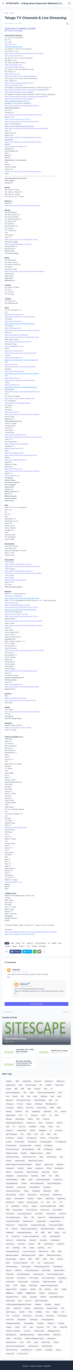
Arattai (29, 1168)
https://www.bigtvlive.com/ (14, 453)
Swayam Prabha (52, 1308)
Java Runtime (48, 1244)
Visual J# (27, 1331)
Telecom (20, 1104)
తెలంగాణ (58, 1350)
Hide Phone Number (47, 1229)
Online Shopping (39, 1100)
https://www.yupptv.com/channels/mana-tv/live (22, 121)
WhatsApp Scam (51, 1104)
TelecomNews (28, 1323)
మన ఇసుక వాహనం (22, 1353)
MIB (53, 1251)
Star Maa (7, 946)
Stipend (57, 1304)
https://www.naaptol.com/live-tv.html (18, 728)
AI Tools (42, 1138)
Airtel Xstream (51, 1157)
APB (39, 1149)
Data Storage (44, 1194)
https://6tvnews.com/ (12, 378)
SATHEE (32, 1289)
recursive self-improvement (15, 1346)
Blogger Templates (36, 1366)
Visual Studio (21, 1130)
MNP (59, 1251)
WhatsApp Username (27, 1334)
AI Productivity (31, 1138)
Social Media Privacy (56, 1297)
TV (14, 1126)
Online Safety (25, 1266)
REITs (8, 1285)
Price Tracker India (48, 1278)
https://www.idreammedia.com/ (16, 146)
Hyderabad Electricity (24, 1232)
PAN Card (18, 1270)
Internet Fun (10, 1244)
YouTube (34, 946)
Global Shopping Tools (56, 1217)
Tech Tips (22, 1126)
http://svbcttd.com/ (11, 603)
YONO (8, 1338)
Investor (31, 1244)
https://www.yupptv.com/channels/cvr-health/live (22, 712)
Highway (61, 1229)
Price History (21, 1278)
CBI (50, 1176)
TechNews (32, 1126)
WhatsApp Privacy (54, 1331)
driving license (11, 1342)
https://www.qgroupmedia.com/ (16, 460)
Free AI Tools (45, 1210)
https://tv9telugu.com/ (13, 328)
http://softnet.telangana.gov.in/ (15, 580)
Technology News (47, 1319)
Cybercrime (47, 1191)
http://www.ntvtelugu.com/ (14, 314)
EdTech (25, 1206)
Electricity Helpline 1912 (48, 1206)
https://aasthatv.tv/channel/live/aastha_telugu (21, 671)
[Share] (66, 23)
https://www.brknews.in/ (13, 469)
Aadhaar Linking (11, 1153)
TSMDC (55, 1312)
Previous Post (8, 1012)
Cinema (24, 1183)
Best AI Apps (19, 1172)
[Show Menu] (3, 3)
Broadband (9, 1176)
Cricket (26, 1191)
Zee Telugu (42, 946)
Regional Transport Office (49, 1285)
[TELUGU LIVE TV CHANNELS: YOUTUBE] (20, 28)
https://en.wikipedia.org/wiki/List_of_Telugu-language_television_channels (31, 932)
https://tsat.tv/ (9, 578)
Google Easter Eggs (12, 1221)
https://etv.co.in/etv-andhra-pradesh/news (20, 398)
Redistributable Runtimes (14, 1123)
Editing (34, 1206)
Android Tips (48, 1164)
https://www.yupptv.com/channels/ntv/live (20, 317)
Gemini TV (30, 943)
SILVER (64, 1289)
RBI (22, 1096)
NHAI (44, 1259)
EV (7, 1206)
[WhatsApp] (35, 951)
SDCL (56, 1289)
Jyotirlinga (16, 1247)
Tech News (50, 1316)
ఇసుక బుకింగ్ (58, 1130)
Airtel (41, 1157)
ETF (54, 1202)
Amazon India (41, 1107)
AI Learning (10, 1107)
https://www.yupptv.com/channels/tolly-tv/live (21, 240)
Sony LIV (28, 1300)
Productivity (35, 1282)
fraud (36, 1342)
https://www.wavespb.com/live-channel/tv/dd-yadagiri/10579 (26, 97)
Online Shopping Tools (41, 1266)
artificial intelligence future (34, 1338)
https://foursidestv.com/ (13, 882)
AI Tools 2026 (53, 1138)
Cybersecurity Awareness (46, 1092)
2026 (29, 1134)
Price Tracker (33, 1278)
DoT (56, 1111)
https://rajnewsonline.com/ (14, 346)
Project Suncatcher (49, 1282)
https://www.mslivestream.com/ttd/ (17, 605)
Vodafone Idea (39, 1331)
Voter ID (32, 1130)
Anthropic (60, 1164)
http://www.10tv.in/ (11, 364)
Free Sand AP (50, 1213)
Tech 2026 (38, 1316)
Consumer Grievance (13, 1191)
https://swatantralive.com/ (14, 448)
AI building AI (32, 1142)
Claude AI (18, 1111)
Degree (8, 1198)
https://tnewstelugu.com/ (14, 358)
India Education (55, 1236)
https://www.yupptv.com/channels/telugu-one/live (23, 171)
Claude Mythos (35, 1187)
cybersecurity (10, 1085)
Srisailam (38, 1304)
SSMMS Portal (30, 1293)
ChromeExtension (12, 1183)
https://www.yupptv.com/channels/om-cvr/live (21, 616)
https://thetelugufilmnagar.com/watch (18, 244)
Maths (41, 1255)
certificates (51, 1338)
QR (56, 1100)
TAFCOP (22, 1312)
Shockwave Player (12, 1297)
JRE (39, 1244)
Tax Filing (16, 1316)
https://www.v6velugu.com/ (14, 371)
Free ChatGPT (57, 1210)
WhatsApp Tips (11, 1334)
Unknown (16, 970)
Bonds (55, 1172)
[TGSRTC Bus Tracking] (44, 1052)
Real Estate (33, 1285)
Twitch (50, 1126)
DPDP (56, 1191)
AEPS (48, 1134)
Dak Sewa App (11, 1194)
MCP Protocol (43, 1251)
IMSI (49, 1232)
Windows (44, 1096)
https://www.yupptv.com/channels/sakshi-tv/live (22, 337)
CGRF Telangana (11, 1179)
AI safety (38, 1145)
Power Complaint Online (55, 1274)
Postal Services (38, 1274)
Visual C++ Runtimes (13, 1331)
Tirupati (8, 1327)
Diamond (31, 1198)
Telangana (9, 1104)
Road (40, 1123)
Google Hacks (41, 1221)
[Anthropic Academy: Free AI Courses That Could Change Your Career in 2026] (9, 1064)
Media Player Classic (54, 1255)
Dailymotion (36, 1111)
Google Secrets (55, 1221)
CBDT (43, 1176)
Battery (8, 1172)
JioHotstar (60, 1244)
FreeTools (62, 1213)
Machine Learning (12, 1255)
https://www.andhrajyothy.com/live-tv (18, 342)
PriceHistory (62, 1278)
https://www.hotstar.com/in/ (15, 67)
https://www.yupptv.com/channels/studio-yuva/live (23, 137)
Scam (35, 1096)
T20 (62, 1308)
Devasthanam (19, 1198)
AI (51, 1089)
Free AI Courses (31, 1210)
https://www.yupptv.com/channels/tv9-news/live (22, 330)
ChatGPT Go (58, 1179)
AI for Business (11, 1145)
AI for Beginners (61, 1142)
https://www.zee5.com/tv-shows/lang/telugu (20, 76)
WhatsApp (38, 1104)
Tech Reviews (62, 1316)
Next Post (66, 1012)
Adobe (48, 1153)
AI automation (19, 1142)
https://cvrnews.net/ (12, 412)
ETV (23, 943)
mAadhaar (42, 1130)
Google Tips (10, 1225)
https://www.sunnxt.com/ (14, 56)
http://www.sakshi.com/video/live (16, 335)
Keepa (32, 1247)
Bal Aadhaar (59, 1168)
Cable (12, 13)
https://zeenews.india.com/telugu (16, 444)
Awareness (39, 1168)
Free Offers (39, 1213)
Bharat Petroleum (32, 1172)
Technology (34, 1319)
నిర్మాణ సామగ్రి (10, 1353)
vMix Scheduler (47, 1346)
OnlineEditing (57, 1266)
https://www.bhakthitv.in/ (13, 596)
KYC (24, 1247)
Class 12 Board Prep (54, 1183)
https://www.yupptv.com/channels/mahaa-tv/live (22, 392)
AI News (20, 1138)
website (39, 1350)
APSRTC (20, 1107)
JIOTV (43, 1115)
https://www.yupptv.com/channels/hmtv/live (20, 353)
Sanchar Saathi (31, 1085)
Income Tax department (31, 1236)
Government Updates (56, 1225)
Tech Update (21, 1319)
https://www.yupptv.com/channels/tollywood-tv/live (23, 115)
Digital (18, 943)
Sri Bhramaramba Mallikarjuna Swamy (18, 1304)
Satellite (54, 943)
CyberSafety (27, 1081)
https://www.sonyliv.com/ (14, 85)
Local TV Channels (40, 943)
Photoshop (9, 1274)
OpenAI (15, 1096)
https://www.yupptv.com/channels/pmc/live (20, 700)
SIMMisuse (9, 1293)
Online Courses (49, 1263)
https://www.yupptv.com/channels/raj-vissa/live (22, 106)
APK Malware (48, 1149)
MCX (56, 1115)
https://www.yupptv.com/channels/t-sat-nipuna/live (23, 573)
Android (38, 1164)
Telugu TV (22, 946)
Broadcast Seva (22, 1176)
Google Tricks (22, 1225)
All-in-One (30, 1107)
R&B (60, 1282)
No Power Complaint (20, 1263)
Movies (22, 1259)
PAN (50, 1100)
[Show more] (44, 951)
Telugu (14, 946)
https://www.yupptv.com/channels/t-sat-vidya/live (22, 566)
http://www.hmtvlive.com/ (14, 351)
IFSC (20, 1115)
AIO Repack (48, 1145)
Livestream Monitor (12, 1251)
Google (8, 1089)
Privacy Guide (22, 1282)
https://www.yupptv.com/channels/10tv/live (20, 367)
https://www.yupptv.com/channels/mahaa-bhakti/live (24, 621)
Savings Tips (52, 1293)
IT (26, 1115)
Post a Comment (36, 1004)
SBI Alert (48, 1289)
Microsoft (38, 1081)
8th (42, 1134)
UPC (24, 1327)
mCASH (56, 1342)
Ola (39, 1263)
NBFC (30, 1259)
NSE (22, 1089)
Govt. (60, 1092)
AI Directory (10, 1138)
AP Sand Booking (28, 1149)
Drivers (63, 1111)
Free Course (10, 1213)
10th (22, 1134)
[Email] (39, 951)
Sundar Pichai (38, 1308)
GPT (32, 1217)
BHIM (52, 1107)
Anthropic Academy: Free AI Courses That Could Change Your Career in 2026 (24, 1063)
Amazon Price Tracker (36, 1160)
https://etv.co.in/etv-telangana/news (17, 403)
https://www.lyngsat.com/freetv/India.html (20, 934)
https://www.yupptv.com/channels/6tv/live (20, 380)
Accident (24, 1153)
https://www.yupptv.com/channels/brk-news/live (22, 471)
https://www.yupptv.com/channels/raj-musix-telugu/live (24, 271)
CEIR (20, 1085)
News (8, 1263)
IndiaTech (33, 1240)
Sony (59, 943)
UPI (41, 1085)
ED (42, 1202)
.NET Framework (11, 1134)
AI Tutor (8, 1142)
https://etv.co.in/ (10, 44)
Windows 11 (60, 1081)
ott (48, 943)
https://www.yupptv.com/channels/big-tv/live (21, 455)
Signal (24, 1297)
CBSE (57, 1176)
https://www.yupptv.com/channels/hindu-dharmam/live (24, 650)
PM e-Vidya (46, 1270)
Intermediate (55, 1240)
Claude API (9, 1187)
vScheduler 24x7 (26, 1350)
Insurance (34, 1115)
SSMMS (19, 1293)
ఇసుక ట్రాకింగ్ (48, 1350)
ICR (36, 1232)
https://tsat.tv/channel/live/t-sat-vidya (18, 564)
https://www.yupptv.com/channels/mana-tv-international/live (26, 128)
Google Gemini (28, 1221)
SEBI (29, 1089)
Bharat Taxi (46, 1172)
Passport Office (59, 1270)
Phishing (46, 1119)
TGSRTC (59, 1123)
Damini (21, 1194)
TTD (62, 1312)
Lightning (41, 1247)
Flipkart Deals (10, 1115)
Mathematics (20, 1119)
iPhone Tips (46, 1342)
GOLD (26, 1217)
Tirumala (61, 1323)
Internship (21, 1244)
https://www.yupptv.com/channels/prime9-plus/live (23, 437)
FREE (7, 1210)
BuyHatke (34, 1176)
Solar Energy (10, 1300)
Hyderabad (9, 1232)
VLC (58, 1126)
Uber (31, 1327)
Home (6, 13)
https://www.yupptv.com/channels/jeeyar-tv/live (22, 687)
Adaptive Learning (36, 1153)
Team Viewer (27, 1316)
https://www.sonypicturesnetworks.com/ (19, 83)
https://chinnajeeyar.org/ (13, 684)
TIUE (47, 1312)
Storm (8, 1308)
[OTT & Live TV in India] (13, 31)
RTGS (15, 1285)
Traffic (17, 1327)
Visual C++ (9, 1130)
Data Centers (32, 1194)
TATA (30, 1312)
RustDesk (23, 1289)
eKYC (29, 1342)
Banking (9, 1111)
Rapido (23, 1285)
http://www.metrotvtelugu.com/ (16, 827)
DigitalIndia (61, 1198)
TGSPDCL (39, 1312)
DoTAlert (20, 1202)
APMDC (58, 1149)
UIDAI (17, 1081)
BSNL (59, 1107)
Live (7, 1096)
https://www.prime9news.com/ (16, 435)
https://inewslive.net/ (12, 385)
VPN (54, 1327)
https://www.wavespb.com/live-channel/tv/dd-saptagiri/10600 (27, 90)
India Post (9, 1240)
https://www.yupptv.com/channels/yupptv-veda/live (23, 625)
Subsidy (27, 1308)
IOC (64, 1232)
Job (7, 1247)
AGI (55, 1134)
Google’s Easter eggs (38, 1225)
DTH (26, 1111)
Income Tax (15, 1236)
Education (9, 1100)
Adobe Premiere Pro (29, 1157)
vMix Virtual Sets (11, 1350)
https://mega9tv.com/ (12, 476)
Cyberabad (36, 1191)
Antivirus (21, 1168)
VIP (48, 1327)
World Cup (56, 1334)
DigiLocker (47, 1111)
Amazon (8, 1160)
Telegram (40, 1323)
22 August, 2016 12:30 (26, 986)
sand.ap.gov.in (33, 1346)
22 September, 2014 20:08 (19, 971)
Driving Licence (32, 1202)
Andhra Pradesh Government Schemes (19, 1164)
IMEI (16, 1089)
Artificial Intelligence (13, 1092)
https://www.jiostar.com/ (13, 65)
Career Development (43, 1179)
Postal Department (23, 1274)
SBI (40, 1289)
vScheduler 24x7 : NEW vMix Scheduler (25, 1051)
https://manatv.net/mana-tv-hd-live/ (17, 119)
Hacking (14, 1229)
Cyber (32, 1092)
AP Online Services (12, 1149)
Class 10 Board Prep (37, 1183)
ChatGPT (49, 1085)
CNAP (23, 1179)
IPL (7, 1236)
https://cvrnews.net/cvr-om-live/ (16, 614)
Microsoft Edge (11, 1259)
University (40, 1327)
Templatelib (47, 1366)
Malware (9, 1119)
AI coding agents (46, 1142)
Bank (59, 1096)
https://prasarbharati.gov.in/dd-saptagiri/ (19, 92)
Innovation (43, 1240)
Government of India (23, 1100)
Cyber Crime (59, 1085)
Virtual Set (63, 1327)
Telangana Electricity (13, 1323)
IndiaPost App (21, 1240)
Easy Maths (15, 1206)
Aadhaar (9, 1081)
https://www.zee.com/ (12, 74)
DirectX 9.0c (10, 1202)
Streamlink (49, 1123)
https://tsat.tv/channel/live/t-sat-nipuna (19, 571)
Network (60, 1259)
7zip (36, 1134)
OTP (32, 1263)
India (44, 1236)
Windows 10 (49, 1081)
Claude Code (21, 1187)
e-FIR (21, 1342)
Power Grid (9, 1278)
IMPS (42, 1232)
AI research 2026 (25, 1145)
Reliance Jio (31, 1123)
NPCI (52, 1259)
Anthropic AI (10, 1168)
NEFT (37, 1259)
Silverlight (33, 1297)
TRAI (7, 1126)
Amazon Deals (20, 1160)
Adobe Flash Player (12, 1157)
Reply (9, 977)
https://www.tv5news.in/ (13, 321)
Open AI (8, 1270)
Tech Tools (9, 1319)
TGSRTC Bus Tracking (59, 1051)
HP (7, 1229)
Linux (49, 1247)
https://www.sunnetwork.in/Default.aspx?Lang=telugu (24, 53)
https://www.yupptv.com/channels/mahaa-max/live (23, 142)
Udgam (29, 1104)
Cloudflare (46, 1187)
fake (45, 1089)
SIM (28, 1096)
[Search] (69, 3)
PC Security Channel (32, 1270)
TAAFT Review (11, 1312)
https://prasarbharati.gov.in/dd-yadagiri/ (19, 99)
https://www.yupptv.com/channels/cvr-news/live (22, 414)
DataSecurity (57, 1194)
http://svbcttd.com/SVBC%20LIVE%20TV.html (21, 607)
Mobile (30, 1119)
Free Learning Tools (24, 1213)
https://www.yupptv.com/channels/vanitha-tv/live (22, 205)
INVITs (57, 1232)
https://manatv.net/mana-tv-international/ (19, 126)
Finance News (18, 1210)
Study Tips (17, 1308)
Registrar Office (11, 1289)
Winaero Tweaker (44, 1334)
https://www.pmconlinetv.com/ (16, 698)
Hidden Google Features (29, 1229)
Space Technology (41, 1300)
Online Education (11, 1266)
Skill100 (43, 1297)
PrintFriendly (10, 1282)
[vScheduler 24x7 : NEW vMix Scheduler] (9, 1052)
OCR (37, 1119)
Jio (50, 1115)
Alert (61, 1157)
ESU (48, 1202)
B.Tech (49, 1168)
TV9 (28, 946)
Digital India (50, 1198)
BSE (25, 1092)
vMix (52, 1096)
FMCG (62, 1206)
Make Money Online (28, 1255)
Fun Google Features (13, 1217)
